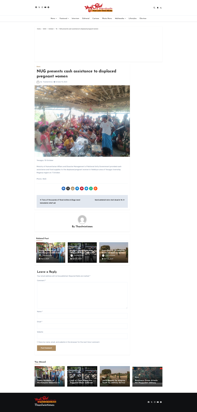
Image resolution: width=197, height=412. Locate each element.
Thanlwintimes (48, 82)
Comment (41, 280)
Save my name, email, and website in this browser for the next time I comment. (69, 342)
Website (40, 332)
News (53, 18)
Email (39, 322)
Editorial (85, 18)
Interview (75, 18)
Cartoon (95, 18)
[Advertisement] (98, 45)
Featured (64, 18)
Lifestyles (133, 18)
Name (40, 312)
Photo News (107, 18)
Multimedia (120, 18)
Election (143, 18)
